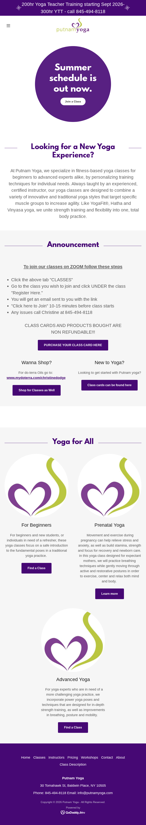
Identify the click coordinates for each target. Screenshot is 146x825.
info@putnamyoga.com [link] (95, 793)
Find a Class (36, 568)
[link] (73, 25)
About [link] (120, 757)
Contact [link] (107, 757)
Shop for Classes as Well (37, 390)
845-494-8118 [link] (55, 793)
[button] (15, 25)
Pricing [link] (72, 757)
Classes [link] (39, 757)
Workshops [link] (89, 757)
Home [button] (25, 757)
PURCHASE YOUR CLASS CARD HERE (73, 345)
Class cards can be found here (109, 385)
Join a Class (73, 101)
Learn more (109, 593)
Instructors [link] (56, 757)
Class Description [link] (73, 764)
